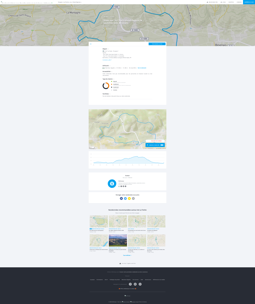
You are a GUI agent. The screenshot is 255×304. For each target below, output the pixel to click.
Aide (142, 279)
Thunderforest (150, 148)
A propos (92, 279)
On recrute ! (136, 279)
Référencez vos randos (159, 279)
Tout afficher (126, 255)
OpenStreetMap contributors (161, 148)
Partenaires (100, 279)
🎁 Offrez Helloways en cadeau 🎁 (127, 288)
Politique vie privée (115, 279)
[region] (127, 129)
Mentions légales (126, 279)
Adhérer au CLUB (249, 2)
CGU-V (106, 279)
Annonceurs (148, 279)
